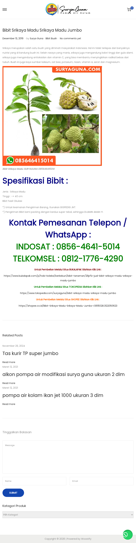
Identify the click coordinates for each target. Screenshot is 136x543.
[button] (128, 535)
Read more (8, 362)
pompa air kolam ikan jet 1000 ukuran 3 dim (52, 395)
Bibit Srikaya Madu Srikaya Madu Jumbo (42, 30)
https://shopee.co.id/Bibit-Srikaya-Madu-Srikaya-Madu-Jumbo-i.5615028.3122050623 (68, 305)
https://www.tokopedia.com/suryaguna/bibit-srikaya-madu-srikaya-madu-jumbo (68, 293)
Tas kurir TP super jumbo (30, 353)
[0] (129, 9)
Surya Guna (36, 38)
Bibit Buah (51, 38)
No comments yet (70, 38)
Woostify (86, 539)
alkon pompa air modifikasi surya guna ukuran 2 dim (63, 374)
